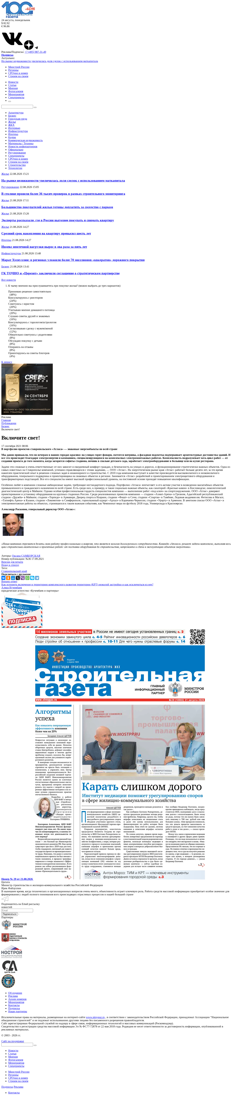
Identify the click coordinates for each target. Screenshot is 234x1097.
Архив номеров (17, 999)
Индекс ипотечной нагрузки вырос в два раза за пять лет (44, 247)
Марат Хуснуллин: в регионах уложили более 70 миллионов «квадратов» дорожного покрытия (73, 260)
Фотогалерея (15, 1059)
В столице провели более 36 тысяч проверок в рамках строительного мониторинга (63, 193)
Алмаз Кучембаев (11, 587)
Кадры (12, 137)
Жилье (12, 121)
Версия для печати (12, 561)
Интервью (14, 128)
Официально (15, 149)
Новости (13, 1050)
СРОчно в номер (18, 73)
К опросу (6, 362)
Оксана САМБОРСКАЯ (26, 555)
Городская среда (17, 118)
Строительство (17, 165)
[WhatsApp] (27, 578)
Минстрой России (18, 67)
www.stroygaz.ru (95, 1017)
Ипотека (13, 134)
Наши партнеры (17, 1011)
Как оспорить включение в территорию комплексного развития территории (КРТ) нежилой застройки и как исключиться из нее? (77, 584)
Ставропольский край (14, 571)
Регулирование (17, 152)
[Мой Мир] (13, 578)
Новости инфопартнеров (22, 146)
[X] (18, 578)
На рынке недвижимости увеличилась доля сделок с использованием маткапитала (49, 61)
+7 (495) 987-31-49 (35, 51)
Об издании (15, 992)
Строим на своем (18, 76)
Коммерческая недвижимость (25, 140)
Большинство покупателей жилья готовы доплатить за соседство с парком (57, 207)
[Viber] (23, 578)
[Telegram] (37, 578)
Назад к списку (10, 565)
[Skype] (32, 578)
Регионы (13, 70)
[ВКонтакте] (3, 578)
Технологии (15, 168)
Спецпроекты (16, 155)
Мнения (13, 1056)
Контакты (14, 1005)
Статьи (12, 1053)
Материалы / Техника (20, 143)
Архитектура (15, 112)
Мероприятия (16, 1002)
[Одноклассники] (8, 578)
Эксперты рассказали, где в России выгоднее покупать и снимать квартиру (57, 220)
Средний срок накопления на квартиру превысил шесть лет (46, 233)
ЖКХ (11, 124)
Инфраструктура (18, 131)
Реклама (13, 996)
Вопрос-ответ (9, 581)
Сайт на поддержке (12, 1041)
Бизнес (12, 115)
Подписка (14, 1008)
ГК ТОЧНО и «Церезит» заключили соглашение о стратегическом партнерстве (60, 273)
